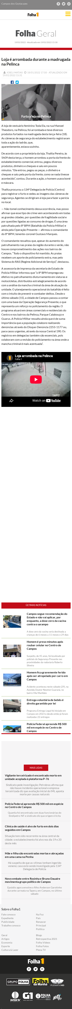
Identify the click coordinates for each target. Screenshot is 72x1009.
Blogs (39, 935)
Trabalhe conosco (10, 925)
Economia (6, 942)
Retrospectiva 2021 (46, 939)
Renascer (41, 922)
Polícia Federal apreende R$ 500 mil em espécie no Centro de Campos (47, 727)
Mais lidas (36, 767)
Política (40, 929)
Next (66, 105)
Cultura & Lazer (9, 950)
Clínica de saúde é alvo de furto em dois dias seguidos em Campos (32, 828)
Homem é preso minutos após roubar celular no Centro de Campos (45, 645)
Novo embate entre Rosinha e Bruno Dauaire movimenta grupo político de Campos (32, 880)
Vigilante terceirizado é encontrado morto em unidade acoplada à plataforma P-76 (33, 777)
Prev (6, 105)
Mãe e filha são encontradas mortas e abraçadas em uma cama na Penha (34, 855)
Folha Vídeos (43, 942)
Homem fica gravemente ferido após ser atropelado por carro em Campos (47, 676)
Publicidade (7, 922)
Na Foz (40, 914)
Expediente (7, 918)
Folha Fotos (42, 946)
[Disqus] (36, 466)
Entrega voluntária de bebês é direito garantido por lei (45, 701)
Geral (36, 33)
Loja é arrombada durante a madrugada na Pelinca (35, 61)
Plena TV (41, 950)
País (38, 918)
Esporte (5, 946)
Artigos (5, 939)
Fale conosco (8, 914)
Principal (41, 925)
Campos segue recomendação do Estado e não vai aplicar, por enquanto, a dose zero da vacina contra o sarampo (47, 619)
